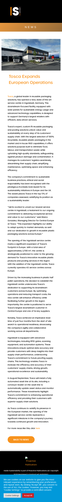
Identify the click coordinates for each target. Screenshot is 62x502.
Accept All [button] (28, 495)
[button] (54, 11)
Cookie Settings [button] (12, 495)
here (37, 428)
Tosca (10, 96)
